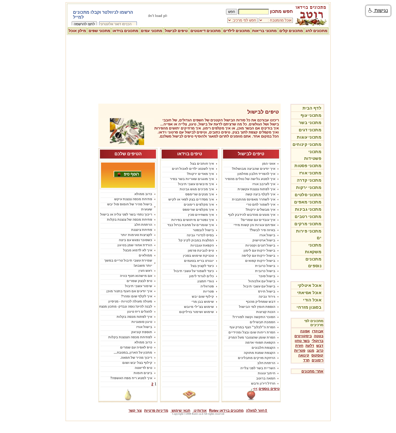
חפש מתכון (281, 11)
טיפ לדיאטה (143, 368)
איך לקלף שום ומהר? (136, 296)
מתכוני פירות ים (308, 234)
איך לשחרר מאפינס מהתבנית (253, 199)
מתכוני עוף (311, 115)
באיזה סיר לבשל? (262, 230)
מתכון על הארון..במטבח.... (133, 352)
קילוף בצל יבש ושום (137, 363)
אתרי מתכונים (312, 371)
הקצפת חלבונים (263, 348)
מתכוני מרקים (307, 223)
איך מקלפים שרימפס (198, 210)
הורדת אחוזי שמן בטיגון (134, 245)
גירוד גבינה (267, 296)
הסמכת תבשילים (262, 322)
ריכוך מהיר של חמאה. (136, 358)
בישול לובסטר (203, 230)
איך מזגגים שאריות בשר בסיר (192, 179)
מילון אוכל (77, 31)
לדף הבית (312, 108)
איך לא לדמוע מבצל (137, 250)
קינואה (303, 355)
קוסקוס (317, 355)
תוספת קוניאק (141, 332)
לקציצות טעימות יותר (136, 235)
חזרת (299, 346)
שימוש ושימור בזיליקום (196, 312)
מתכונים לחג (316, 31)
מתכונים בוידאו (125, 31)
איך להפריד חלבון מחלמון (256, 174)
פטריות (299, 350)
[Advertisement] (198, 68)
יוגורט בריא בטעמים (199, 261)
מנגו (310, 350)
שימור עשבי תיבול (138, 286)
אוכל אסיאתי (309, 292)
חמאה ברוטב (265, 378)
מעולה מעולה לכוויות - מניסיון (130, 301)
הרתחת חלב (266, 363)
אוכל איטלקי (309, 285)
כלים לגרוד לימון (201, 276)
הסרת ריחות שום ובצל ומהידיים (251, 332)
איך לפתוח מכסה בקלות (134, 317)
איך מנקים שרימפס (199, 194)
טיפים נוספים (269, 389)
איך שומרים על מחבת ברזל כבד (190, 225)
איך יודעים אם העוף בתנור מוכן (129, 291)
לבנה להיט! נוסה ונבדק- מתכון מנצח (125, 306)
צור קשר (135, 411)
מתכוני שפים (99, 31)
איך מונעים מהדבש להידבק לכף (251, 215)
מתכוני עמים (151, 31)
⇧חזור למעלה (257, 411)
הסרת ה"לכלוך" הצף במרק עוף (252, 327)
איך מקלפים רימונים (199, 204)
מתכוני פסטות (307, 165)
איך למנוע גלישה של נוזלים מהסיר (250, 179)
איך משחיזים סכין (201, 215)
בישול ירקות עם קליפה (258, 256)
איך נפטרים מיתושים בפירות (192, 220)
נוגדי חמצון (205, 281)
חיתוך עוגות (266, 373)
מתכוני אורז (310, 173)
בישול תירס (266, 291)
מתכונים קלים (291, 31)
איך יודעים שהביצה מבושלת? (253, 169)
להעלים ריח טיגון (139, 312)
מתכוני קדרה (309, 180)
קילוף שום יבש (203, 296)
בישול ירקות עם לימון (259, 250)
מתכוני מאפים (307, 202)
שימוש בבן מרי (203, 302)
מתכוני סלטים (308, 194)
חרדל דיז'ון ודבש (263, 383)
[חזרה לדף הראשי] (311, 25)
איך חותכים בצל (202, 164)
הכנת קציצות (265, 312)
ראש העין (145, 271)
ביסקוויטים (303, 336)
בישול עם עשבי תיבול (259, 286)
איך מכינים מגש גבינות (197, 189)
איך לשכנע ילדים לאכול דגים (193, 169)
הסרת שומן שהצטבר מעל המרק (251, 337)
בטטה (318, 336)
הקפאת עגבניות (202, 245)
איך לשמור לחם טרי (260, 204)
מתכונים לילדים (236, 31)
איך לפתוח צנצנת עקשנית (256, 189)
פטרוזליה (207, 286)
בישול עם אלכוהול (261, 281)
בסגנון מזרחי (309, 307)
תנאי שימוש (180, 411)
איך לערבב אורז (263, 184)
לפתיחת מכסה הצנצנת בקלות (130, 337)
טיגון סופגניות (141, 322)
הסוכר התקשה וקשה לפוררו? (253, 317)
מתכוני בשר (310, 122)
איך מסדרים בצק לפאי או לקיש (191, 199)
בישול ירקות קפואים (260, 261)
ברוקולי (317, 341)
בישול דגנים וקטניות (260, 245)
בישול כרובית (265, 266)
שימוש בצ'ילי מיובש (199, 307)
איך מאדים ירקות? (200, 174)
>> (255, 389)
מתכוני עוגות (309, 137)
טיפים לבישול (176, 31)
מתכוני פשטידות (312, 155)
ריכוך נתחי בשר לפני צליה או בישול (126, 214)
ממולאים (145, 255)
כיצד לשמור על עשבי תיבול (194, 271)
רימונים (317, 360)
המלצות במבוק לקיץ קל (196, 240)
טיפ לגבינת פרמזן (201, 250)
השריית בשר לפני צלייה (257, 368)
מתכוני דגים (310, 130)
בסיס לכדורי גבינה (200, 235)
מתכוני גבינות (308, 209)
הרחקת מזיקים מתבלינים (256, 358)
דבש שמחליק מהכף (260, 302)
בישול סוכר (267, 276)
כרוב (319, 350)
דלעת (309, 346)
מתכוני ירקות (308, 187)
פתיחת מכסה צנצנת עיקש (133, 199)
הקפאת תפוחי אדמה (260, 342)
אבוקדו (317, 331)
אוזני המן (268, 164)
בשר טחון (302, 341)
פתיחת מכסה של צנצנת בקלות (129, 219)
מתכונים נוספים (313, 262)
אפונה (305, 331)
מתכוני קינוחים (307, 144)
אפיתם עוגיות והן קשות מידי (254, 225)
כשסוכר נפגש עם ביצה (135, 240)
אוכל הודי (312, 300)
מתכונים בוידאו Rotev (226, 411)
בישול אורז (267, 235)
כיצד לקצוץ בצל (202, 266)
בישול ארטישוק (263, 240)
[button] (378, 10)
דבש (319, 346)
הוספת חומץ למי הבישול (257, 307)
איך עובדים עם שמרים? (258, 220)
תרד (306, 360)
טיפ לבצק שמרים (139, 281)
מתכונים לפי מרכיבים (313, 323)
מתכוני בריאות (264, 31)
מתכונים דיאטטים (205, 31)
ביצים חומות (143, 373)
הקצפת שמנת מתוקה (259, 353)
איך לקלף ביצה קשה (260, 194)
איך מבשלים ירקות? (260, 210)
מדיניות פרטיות (156, 411)
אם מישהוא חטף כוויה (136, 276)
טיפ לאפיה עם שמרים (136, 347)
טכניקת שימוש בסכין (198, 256)
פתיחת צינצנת (141, 230)
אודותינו (200, 411)
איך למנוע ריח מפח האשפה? (131, 378)
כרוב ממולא (143, 194)
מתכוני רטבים (308, 216)
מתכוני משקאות (313, 248)
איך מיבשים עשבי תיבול (196, 184)
